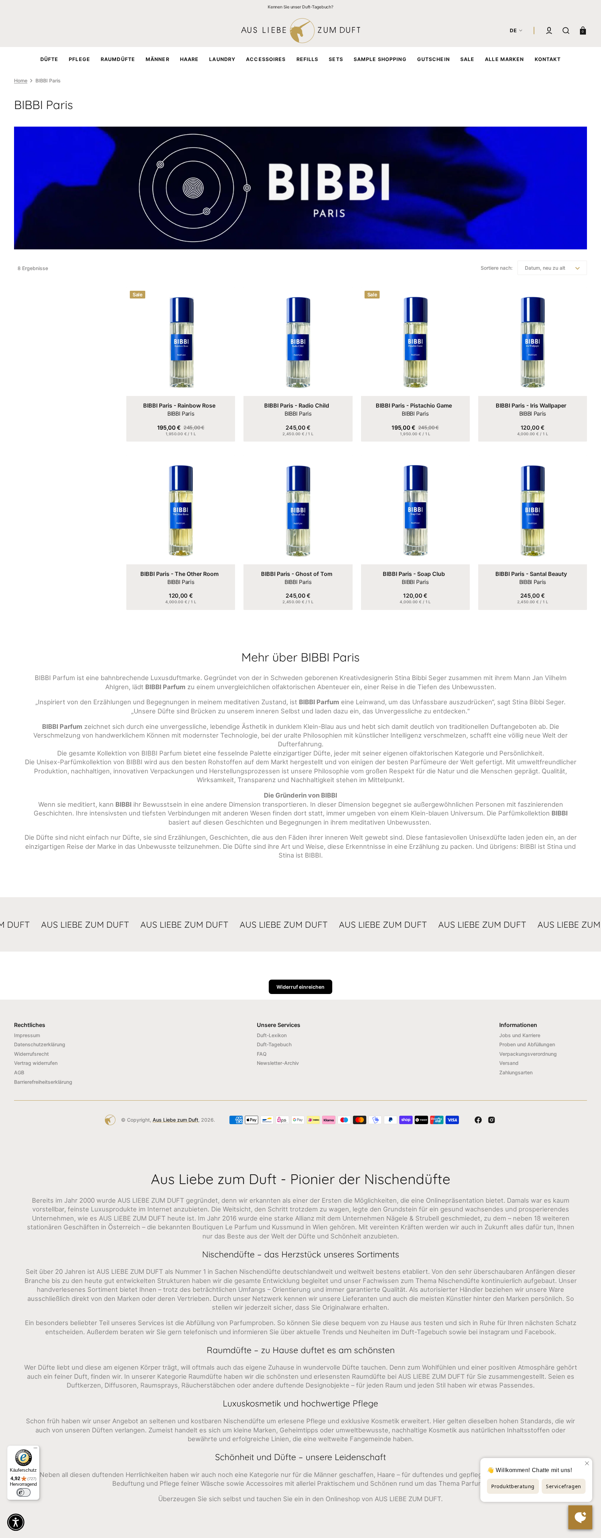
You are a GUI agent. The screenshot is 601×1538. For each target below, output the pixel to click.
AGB (19, 1072)
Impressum (27, 1035)
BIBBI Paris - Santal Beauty (531, 573)
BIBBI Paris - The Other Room (179, 573)
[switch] (23, 1492)
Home (20, 80)
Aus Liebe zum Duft (175, 1120)
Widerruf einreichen (300, 987)
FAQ (262, 1054)
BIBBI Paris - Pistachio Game (414, 405)
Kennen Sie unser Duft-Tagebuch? (300, 6)
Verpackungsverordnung (528, 1054)
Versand (509, 1063)
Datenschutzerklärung (39, 1044)
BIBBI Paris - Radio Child (296, 405)
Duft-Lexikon (272, 1035)
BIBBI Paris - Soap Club (414, 573)
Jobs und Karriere (519, 1035)
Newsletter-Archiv (278, 1063)
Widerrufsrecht (31, 1054)
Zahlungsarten (516, 1072)
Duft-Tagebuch (274, 1044)
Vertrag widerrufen (36, 1063)
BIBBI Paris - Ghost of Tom (296, 573)
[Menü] (35, 1449)
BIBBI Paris (180, 413)
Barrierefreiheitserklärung (43, 1082)
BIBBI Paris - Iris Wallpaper (531, 405)
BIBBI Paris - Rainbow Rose (179, 405)
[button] (549, 30)
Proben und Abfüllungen (527, 1044)
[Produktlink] (180, 364)
